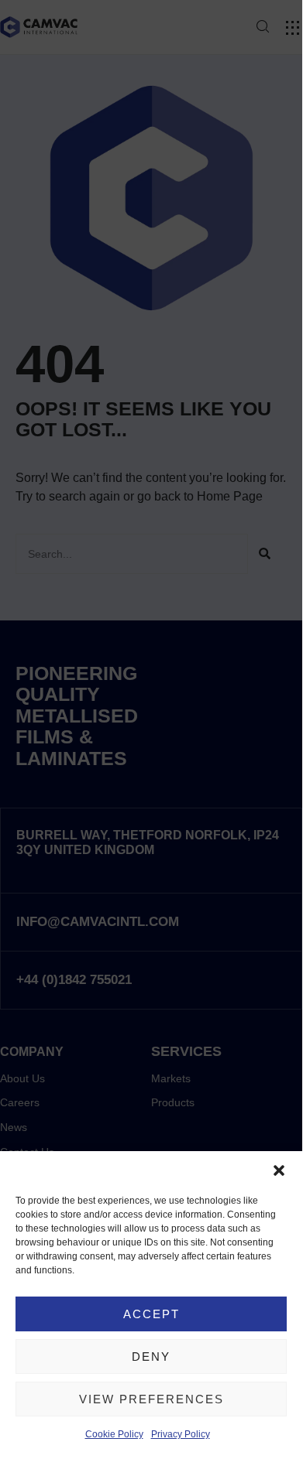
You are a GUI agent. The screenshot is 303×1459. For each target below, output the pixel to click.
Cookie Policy (114, 1434)
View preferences (151, 1399)
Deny (151, 1356)
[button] (279, 1170)
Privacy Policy (180, 1434)
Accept (151, 1314)
